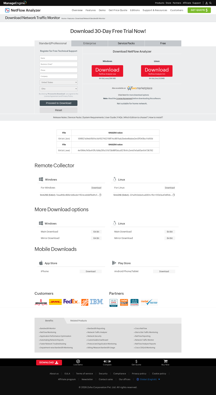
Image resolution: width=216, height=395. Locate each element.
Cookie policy (159, 374)
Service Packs (126, 43)
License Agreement (124, 98)
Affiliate (187, 3)
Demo (102, 10)
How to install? (156, 117)
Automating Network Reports (52, 340)
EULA (67, 374)
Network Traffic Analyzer (97, 332)
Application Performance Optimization (55, 336)
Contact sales (106, 379)
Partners (177, 3)
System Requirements (93, 117)
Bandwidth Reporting (96, 328)
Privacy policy (139, 374)
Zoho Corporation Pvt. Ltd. (101, 387)
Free (163, 43)
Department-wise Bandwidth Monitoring (56, 348)
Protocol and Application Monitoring (102, 344)
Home (63, 18)
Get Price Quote (118, 10)
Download (107, 71)
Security (103, 374)
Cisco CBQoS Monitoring (145, 348)
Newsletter (87, 379)
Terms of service (84, 374)
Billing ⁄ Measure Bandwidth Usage (101, 348)
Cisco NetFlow (141, 328)
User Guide (110, 117)
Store (168, 3)
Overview (77, 10)
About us (54, 374)
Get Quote (198, 10)
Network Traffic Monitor (144, 340)
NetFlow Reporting (142, 336)
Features (91, 10)
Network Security (94, 336)
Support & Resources (155, 10)
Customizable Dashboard (98, 340)
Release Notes (60, 117)
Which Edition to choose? (136, 117)
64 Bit (96, 232)
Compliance (119, 374)
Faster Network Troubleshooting (53, 344)
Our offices (124, 379)
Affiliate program (67, 379)
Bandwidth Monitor (48, 328)
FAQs (119, 117)
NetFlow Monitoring (48, 332)
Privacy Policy (67, 96)
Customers (176, 10)
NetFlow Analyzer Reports (145, 344)
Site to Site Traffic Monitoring (146, 332)
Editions (135, 10)
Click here (122, 95)
